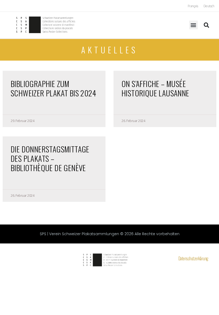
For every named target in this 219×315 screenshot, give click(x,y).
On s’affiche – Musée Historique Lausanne (155, 88)
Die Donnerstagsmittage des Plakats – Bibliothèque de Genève (50, 158)
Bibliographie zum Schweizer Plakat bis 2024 (53, 88)
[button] (193, 25)
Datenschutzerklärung (193, 258)
